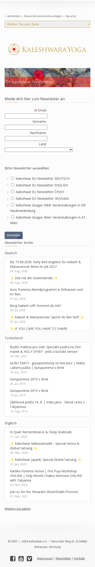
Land (42, 144)
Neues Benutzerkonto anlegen (43, 16)
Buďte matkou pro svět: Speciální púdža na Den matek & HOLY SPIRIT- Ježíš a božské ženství (45, 349)
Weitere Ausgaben (18, 509)
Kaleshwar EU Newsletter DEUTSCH (42, 178)
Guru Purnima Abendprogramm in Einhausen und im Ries (46, 291)
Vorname (39, 121)
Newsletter (63, 558)
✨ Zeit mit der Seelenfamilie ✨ (34, 278)
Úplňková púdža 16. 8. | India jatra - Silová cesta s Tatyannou (47, 404)
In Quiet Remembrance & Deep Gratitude (41, 432)
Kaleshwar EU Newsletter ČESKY (40, 192)
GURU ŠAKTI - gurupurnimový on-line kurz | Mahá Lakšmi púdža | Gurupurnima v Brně (47, 365)
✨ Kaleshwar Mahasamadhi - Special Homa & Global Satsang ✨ (44, 445)
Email (41, 110)
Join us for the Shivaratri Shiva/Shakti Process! (44, 492)
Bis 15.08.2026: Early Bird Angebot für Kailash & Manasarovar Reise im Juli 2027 (45, 264)
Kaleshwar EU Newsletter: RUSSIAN (42, 198)
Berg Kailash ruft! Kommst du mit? (35, 305)
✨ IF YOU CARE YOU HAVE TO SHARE (38, 328)
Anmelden (13, 16)
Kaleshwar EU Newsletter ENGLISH (42, 185)
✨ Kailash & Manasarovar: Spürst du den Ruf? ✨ (47, 317)
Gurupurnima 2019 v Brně (29, 379)
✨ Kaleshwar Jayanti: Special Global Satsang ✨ (45, 459)
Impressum (45, 558)
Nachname (38, 133)
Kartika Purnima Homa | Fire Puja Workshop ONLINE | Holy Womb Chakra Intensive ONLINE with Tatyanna (46, 475)
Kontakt (79, 558)
